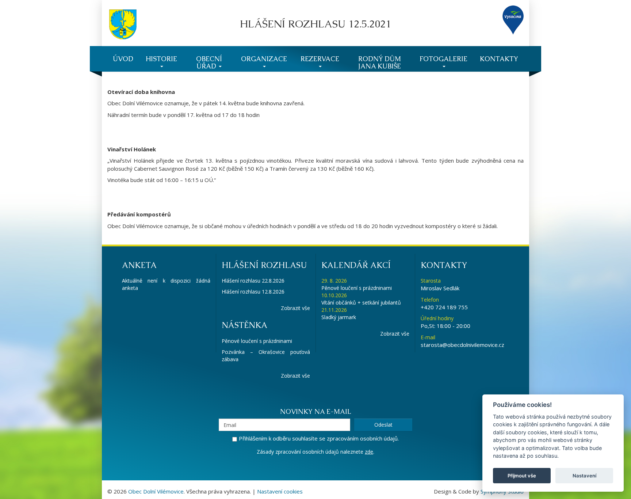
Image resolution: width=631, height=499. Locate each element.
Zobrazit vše (295, 308)
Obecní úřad (209, 62)
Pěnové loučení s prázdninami (257, 340)
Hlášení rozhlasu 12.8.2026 (253, 291)
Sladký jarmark (338, 317)
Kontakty (499, 58)
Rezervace (320, 58)
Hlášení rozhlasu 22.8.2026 (253, 280)
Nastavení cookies (280, 491)
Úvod (123, 58)
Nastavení (584, 476)
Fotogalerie (443, 58)
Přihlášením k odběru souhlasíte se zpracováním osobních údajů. (319, 438)
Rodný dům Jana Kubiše (379, 62)
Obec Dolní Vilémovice (156, 491)
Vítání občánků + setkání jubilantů (361, 302)
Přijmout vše (522, 476)
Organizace (264, 58)
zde (369, 451)
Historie (161, 58)
